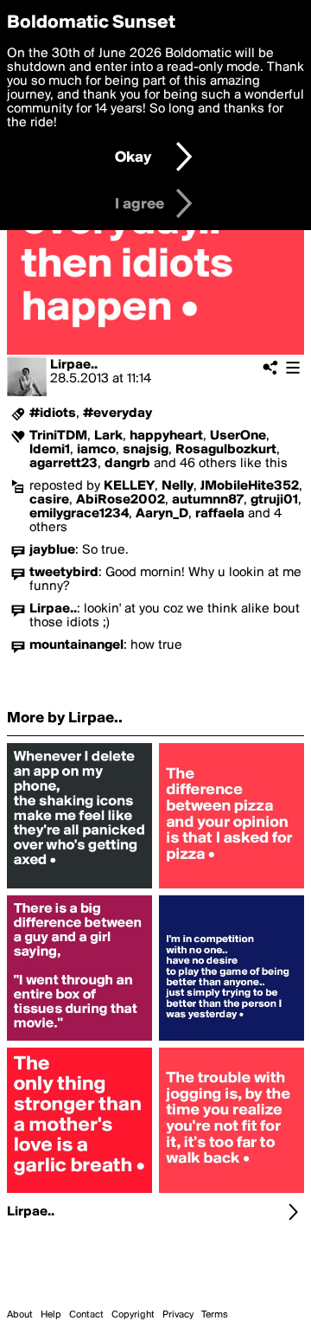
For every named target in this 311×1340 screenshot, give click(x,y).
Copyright (133, 1315)
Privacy (178, 1315)
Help (51, 1315)
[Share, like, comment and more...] (79, 888)
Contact (86, 1315)
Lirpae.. (74, 365)
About (20, 1315)
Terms (214, 1315)
